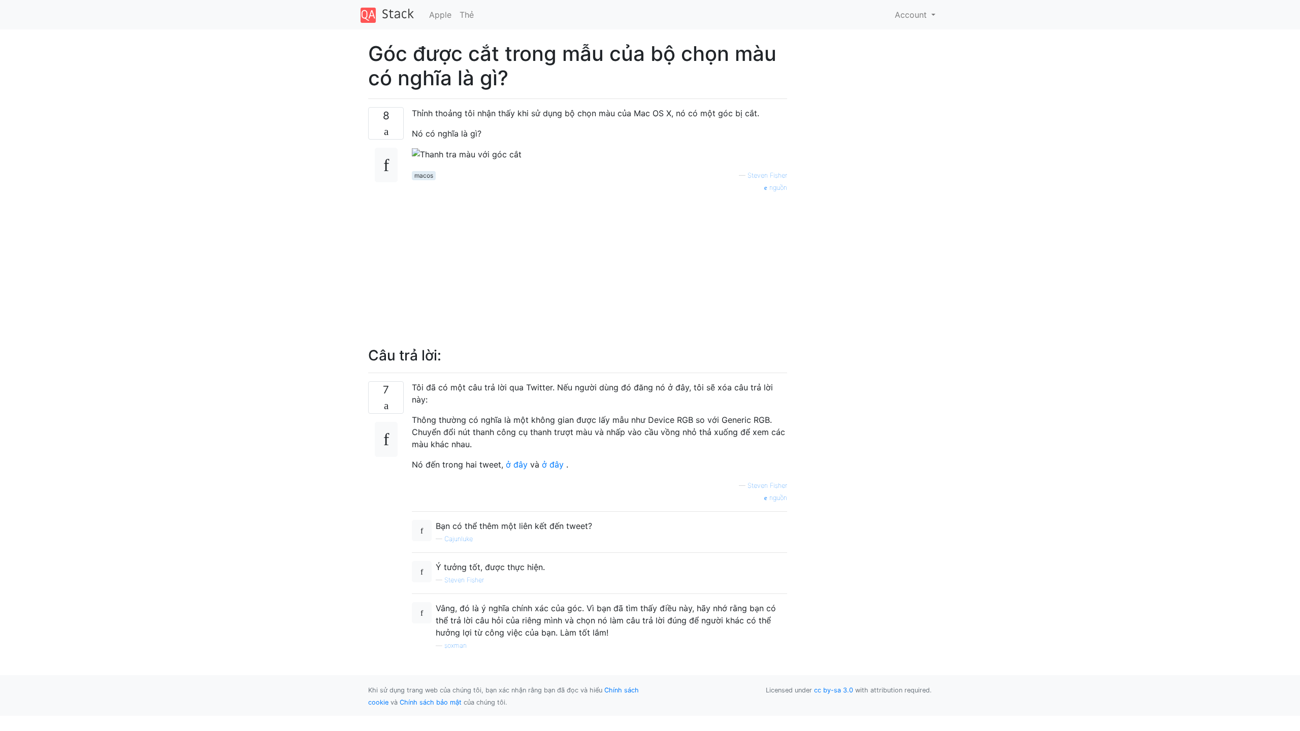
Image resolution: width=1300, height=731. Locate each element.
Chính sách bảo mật (431, 702)
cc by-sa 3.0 (833, 690)
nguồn (777, 187)
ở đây (517, 464)
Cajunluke (458, 539)
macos (423, 175)
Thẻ (467, 15)
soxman (455, 645)
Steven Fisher (767, 175)
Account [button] (912, 15)
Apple (440, 15)
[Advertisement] (599, 264)
